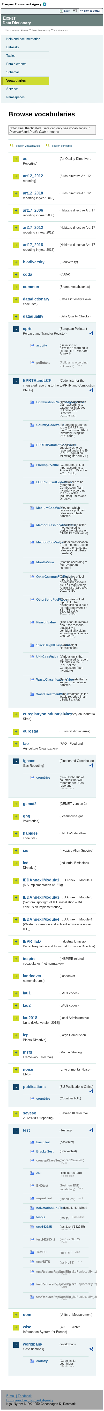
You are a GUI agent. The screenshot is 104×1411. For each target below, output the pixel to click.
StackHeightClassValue (47, 645)
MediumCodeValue (47, 508)
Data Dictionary (41, 30)
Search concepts (62, 145)
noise (28, 1069)
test (26, 1130)
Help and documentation (23, 39)
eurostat (30, 731)
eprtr (27, 329)
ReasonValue (46, 622)
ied (26, 863)
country (42, 1361)
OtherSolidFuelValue (47, 599)
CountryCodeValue (47, 425)
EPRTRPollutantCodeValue (47, 445)
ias (25, 850)
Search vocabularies (28, 145)
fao (26, 744)
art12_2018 (33, 193)
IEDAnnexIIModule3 (41, 897)
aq (25, 159)
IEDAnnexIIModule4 (41, 919)
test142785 (44, 1227)
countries (43, 777)
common (31, 287)
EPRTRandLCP (37, 381)
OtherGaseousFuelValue (47, 577)
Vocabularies (16, 80)
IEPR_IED (32, 941)
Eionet (25, 30)
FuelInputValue (47, 465)
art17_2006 (33, 210)
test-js (40, 1217)
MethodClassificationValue (47, 525)
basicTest (43, 1142)
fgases (29, 761)
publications (34, 1087)
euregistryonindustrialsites (41, 714)
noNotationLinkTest (47, 1208)
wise (27, 1327)
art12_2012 (33, 176)
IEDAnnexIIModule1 (41, 880)
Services (12, 89)
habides (30, 833)
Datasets (12, 47)
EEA (25, 4)
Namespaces (15, 97)
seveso (29, 1113)
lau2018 (30, 1018)
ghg (26, 816)
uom (27, 1315)
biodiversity (34, 262)
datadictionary (36, 299)
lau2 (27, 1005)
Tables (10, 55)
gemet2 (30, 804)
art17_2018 (33, 245)
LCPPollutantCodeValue (47, 482)
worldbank (32, 1344)
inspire (29, 959)
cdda (27, 274)
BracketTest (44, 1151)
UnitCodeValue (47, 657)
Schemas (13, 72)
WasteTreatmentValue (47, 694)
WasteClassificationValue (47, 679)
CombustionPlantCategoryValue (47, 402)
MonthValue (45, 562)
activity (41, 345)
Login (67, 10)
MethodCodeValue (47, 542)
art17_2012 (33, 228)
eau (39, 1173)
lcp (26, 1035)
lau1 (27, 993)
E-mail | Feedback (19, 1396)
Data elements (16, 64)
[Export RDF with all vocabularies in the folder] (91, 334)
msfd (27, 1052)
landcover (32, 976)
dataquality (33, 316)
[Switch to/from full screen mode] (75, 10)
